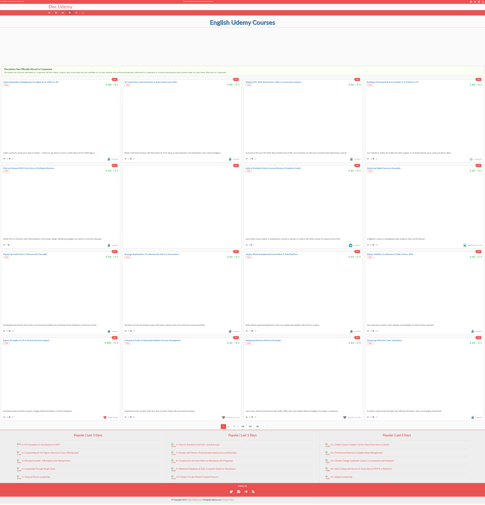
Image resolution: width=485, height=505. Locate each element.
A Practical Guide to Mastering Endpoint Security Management (152, 340)
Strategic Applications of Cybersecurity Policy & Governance (151, 254)
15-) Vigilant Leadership (341, 477)
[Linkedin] (479, 2)
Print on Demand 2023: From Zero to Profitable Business (28, 168)
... (237, 426)
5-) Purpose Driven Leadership (36, 477)
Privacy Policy (228, 500)
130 (257, 426)
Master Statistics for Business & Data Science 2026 (390, 254)
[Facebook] (471, 2)
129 (250, 426)
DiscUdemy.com (195, 500)
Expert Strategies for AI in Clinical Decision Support (26, 340)
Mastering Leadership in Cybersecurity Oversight (25, 254)
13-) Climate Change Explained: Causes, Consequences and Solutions (362, 461)
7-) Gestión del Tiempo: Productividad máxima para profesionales (206, 453)
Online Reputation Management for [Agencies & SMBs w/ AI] (30, 82)
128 (242, 426)
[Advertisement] (76, 47)
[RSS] (483, 2)
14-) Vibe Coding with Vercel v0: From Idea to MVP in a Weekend (361, 469)
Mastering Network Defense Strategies (263, 340)
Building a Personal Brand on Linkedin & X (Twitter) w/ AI (392, 82)
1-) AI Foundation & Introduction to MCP (41, 445)
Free (114, 79)
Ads (236, 165)
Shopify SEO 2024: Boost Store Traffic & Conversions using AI (273, 82)
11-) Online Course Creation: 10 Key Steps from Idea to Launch (359, 445)
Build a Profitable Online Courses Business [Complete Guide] (273, 168)
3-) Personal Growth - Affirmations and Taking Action (46, 461)
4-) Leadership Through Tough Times (38, 469)
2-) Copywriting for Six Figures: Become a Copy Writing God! (50, 453)
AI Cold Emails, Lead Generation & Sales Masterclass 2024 (150, 82)
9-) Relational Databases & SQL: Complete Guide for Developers (206, 469)
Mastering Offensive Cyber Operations (384, 340)
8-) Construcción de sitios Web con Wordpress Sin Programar (204, 461)
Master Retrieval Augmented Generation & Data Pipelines (272, 254)
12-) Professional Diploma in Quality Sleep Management (356, 453)
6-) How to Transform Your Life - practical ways (198, 445)
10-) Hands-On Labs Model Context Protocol (197, 477)
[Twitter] (475, 2)
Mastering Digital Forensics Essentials (384, 168)
